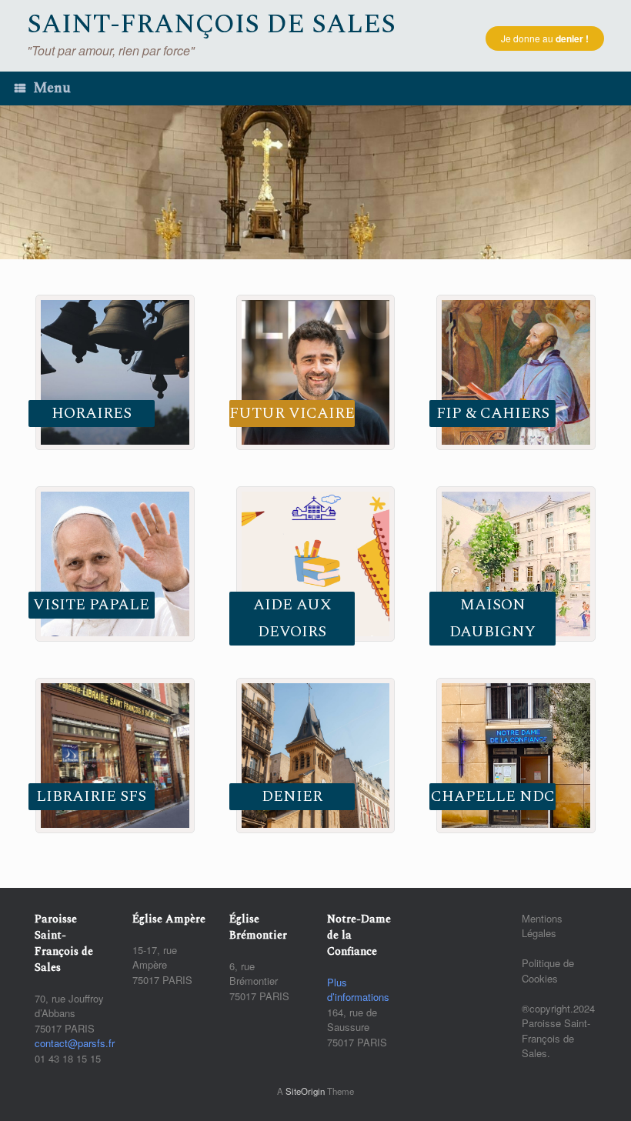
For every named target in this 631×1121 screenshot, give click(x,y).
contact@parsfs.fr (75, 1043)
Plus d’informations (358, 990)
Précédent (19, 178)
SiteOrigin (305, 1091)
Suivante (611, 178)
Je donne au (545, 38)
